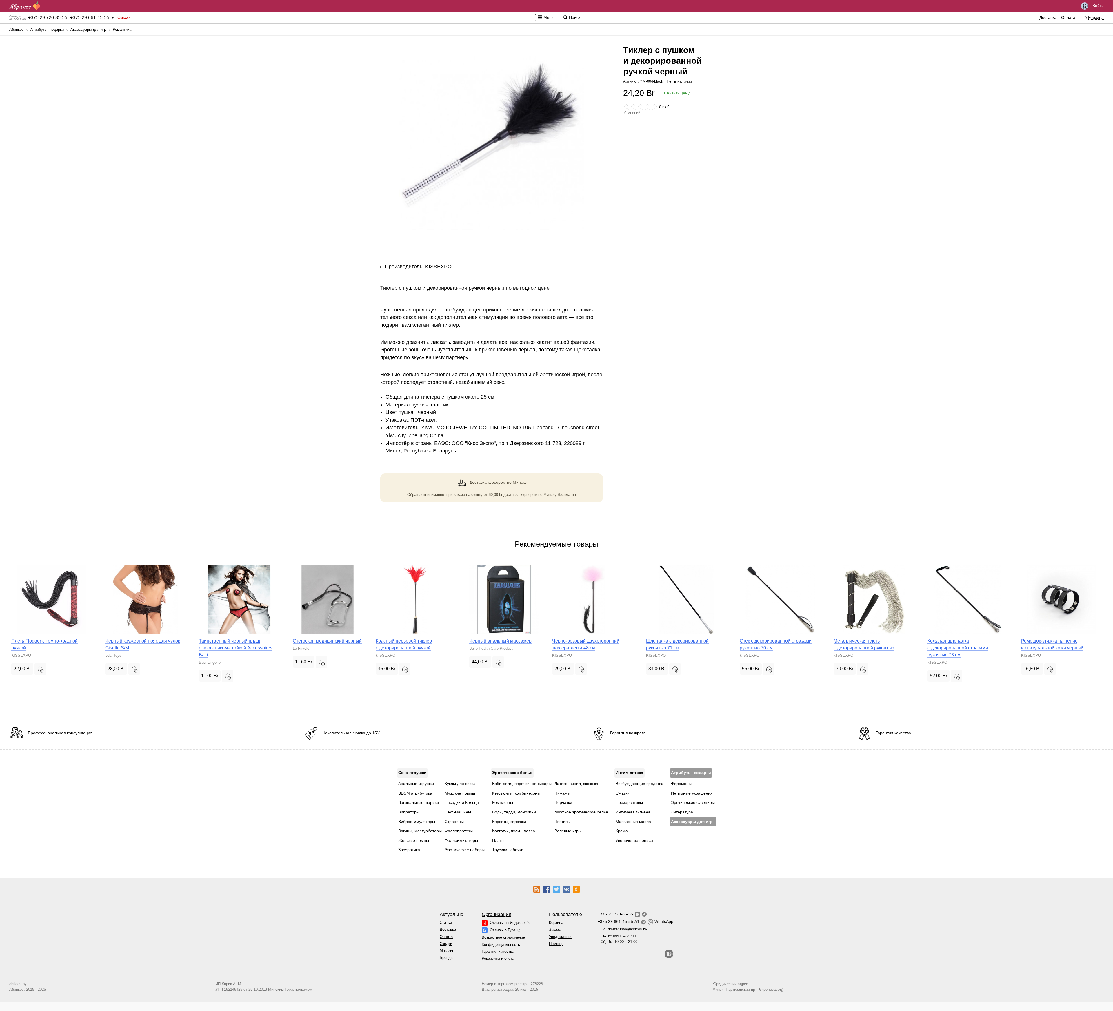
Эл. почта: (624, 929)
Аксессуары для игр (88, 29)
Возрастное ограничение (503, 937)
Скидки (124, 17)
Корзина (556, 922)
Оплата (1068, 17)
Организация (496, 914)
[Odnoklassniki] (576, 889)
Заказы (555, 929)
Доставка (1047, 17)
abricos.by (18, 984)
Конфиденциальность (501, 944)
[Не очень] (633, 106)
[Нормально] (640, 106)
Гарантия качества (498, 951)
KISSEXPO (438, 266)
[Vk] (566, 889)
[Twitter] (556, 889)
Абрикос (16, 29)
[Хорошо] (647, 106)
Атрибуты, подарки (47, 29)
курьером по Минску (507, 482)
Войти (1097, 5)
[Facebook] (546, 889)
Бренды (446, 957)
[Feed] (536, 889)
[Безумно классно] (654, 106)
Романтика (122, 29)
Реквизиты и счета (498, 958)
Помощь (556, 943)
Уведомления (560, 937)
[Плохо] (626, 106)
